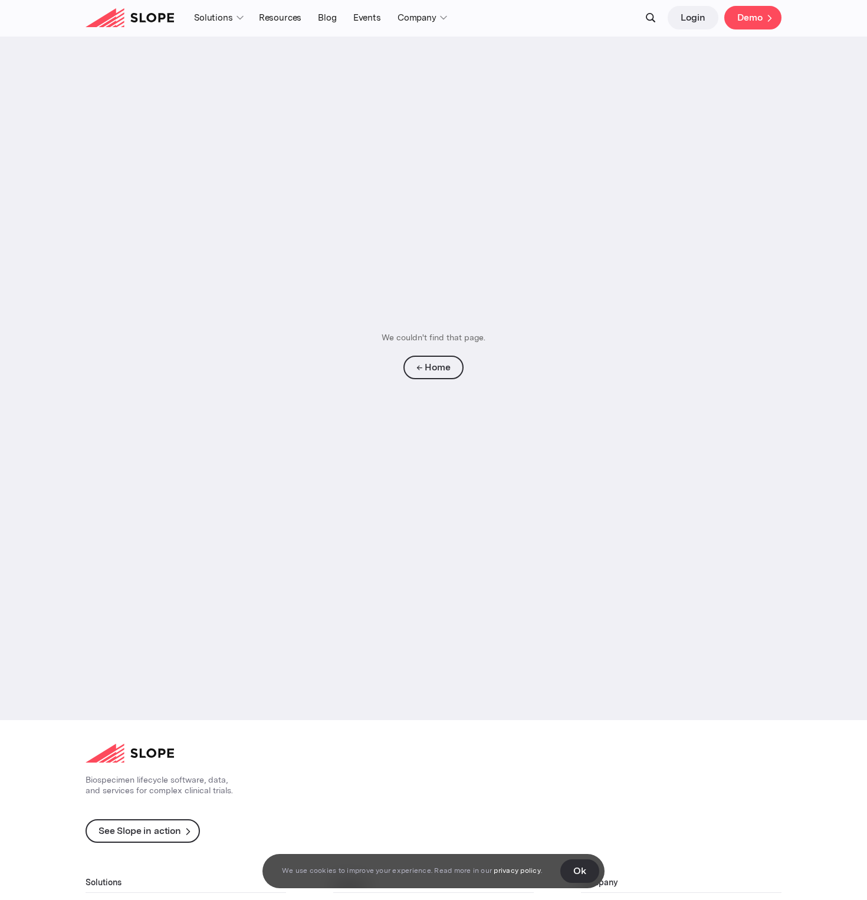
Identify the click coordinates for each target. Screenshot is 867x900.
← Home (433, 367)
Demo (750, 17)
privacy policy (517, 870)
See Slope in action (139, 830)
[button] (218, 18)
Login (693, 17)
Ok (579, 870)
